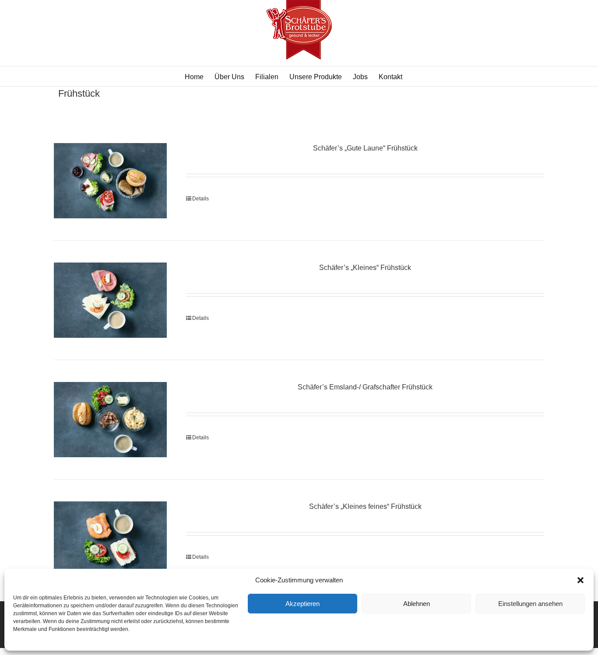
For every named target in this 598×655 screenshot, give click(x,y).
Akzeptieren (302, 603)
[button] (580, 580)
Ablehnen (416, 603)
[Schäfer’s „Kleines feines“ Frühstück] (110, 539)
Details (200, 199)
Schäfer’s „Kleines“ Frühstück (365, 267)
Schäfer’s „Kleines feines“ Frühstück (365, 506)
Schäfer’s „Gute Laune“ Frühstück (365, 148)
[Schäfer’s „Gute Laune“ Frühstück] (110, 180)
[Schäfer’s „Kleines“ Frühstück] (110, 300)
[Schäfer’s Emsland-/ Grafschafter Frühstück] (110, 419)
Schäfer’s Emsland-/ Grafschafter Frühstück (365, 387)
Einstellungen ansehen (530, 603)
